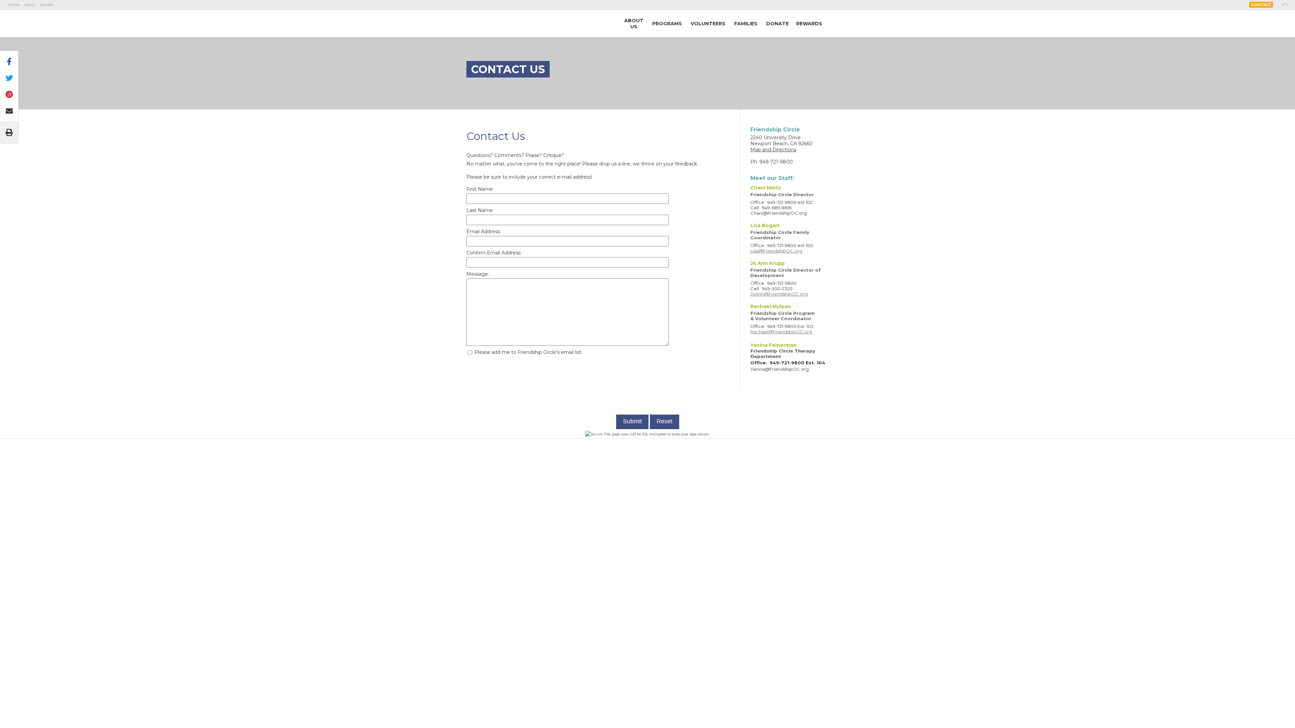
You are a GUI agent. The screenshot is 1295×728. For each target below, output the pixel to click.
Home (13, 4)
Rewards (809, 24)
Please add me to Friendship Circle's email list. (527, 352)
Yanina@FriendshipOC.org (779, 369)
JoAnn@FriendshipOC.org (779, 294)
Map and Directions (773, 150)
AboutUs (633, 24)
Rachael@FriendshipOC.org (781, 331)
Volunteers (708, 24)
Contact (1261, 4)
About (29, 4)
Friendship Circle (506, 23)
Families (745, 24)
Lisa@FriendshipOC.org (776, 250)
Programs (667, 24)
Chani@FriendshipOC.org (778, 213)
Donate (46, 4)
